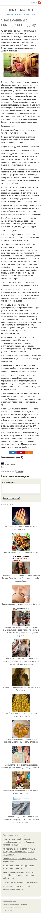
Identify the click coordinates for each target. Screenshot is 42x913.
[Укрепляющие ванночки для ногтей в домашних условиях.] (21, 523)
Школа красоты (21, 10)
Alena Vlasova (10, 464)
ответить (20, 471)
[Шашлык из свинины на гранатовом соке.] (21, 549)
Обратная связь (8, 910)
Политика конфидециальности (12, 907)
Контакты (6, 904)
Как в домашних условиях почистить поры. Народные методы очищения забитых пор (18, 875)
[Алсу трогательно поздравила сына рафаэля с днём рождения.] (21, 787)
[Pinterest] (21, 452)
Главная (9, 14)
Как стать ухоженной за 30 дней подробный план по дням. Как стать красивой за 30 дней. (18, 842)
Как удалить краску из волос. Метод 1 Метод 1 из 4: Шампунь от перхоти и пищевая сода (19, 852)
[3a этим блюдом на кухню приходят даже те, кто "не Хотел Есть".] (21, 710)
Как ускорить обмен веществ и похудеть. (20, 882)
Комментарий (9, 482)
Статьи (18, 14)
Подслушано (29, 14)
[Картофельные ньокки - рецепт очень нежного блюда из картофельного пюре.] (21, 736)
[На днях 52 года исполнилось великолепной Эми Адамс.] (21, 684)
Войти (34, 2)
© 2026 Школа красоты (10, 901)
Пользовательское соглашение (18, 904)
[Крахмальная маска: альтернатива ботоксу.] (21, 601)
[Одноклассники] (29, 452)
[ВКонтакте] (13, 452)
